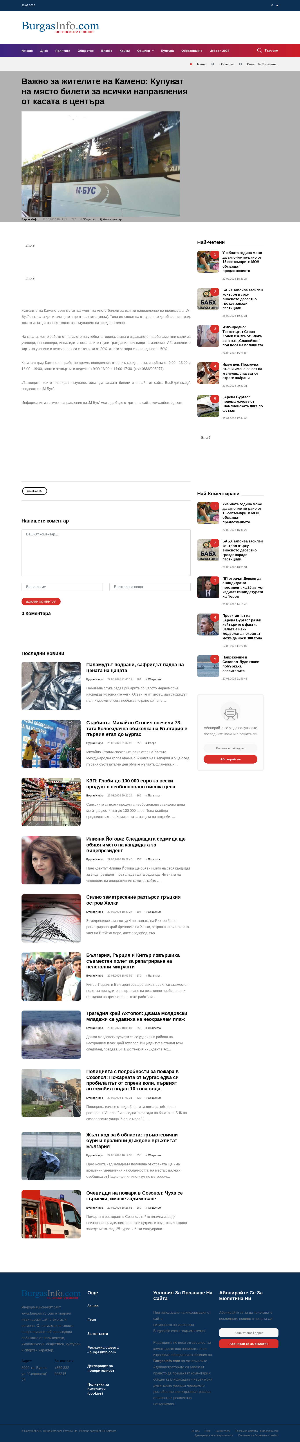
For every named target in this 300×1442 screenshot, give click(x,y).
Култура (167, 50)
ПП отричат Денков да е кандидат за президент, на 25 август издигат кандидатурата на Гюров (243, 587)
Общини (144, 50)
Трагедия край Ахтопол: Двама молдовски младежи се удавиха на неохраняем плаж (136, 1016)
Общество (86, 50)
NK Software (108, 1431)
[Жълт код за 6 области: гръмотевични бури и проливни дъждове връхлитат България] (51, 1156)
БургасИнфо (30, 219)
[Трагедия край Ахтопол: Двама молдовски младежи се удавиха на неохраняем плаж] (51, 1035)
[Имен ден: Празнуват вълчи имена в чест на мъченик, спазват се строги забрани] (208, 373)
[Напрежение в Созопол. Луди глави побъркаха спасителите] (208, 666)
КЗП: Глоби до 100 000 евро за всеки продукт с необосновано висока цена (130, 783)
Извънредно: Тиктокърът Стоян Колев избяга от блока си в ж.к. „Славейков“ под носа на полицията (242, 336)
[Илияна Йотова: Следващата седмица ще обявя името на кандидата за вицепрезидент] (51, 860)
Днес (44, 50)
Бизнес (106, 50)
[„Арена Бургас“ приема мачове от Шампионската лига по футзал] (208, 406)
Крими (125, 50)
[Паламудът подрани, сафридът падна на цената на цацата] (51, 686)
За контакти (97, 1334)
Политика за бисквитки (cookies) (98, 1389)
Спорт (152, 743)
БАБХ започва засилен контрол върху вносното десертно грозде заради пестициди (242, 299)
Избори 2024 (219, 50)
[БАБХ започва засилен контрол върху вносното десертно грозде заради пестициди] (208, 299)
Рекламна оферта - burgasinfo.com (256, 1431)
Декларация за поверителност (214, 1435)
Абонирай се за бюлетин (249, 1343)
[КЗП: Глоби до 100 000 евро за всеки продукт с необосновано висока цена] (51, 802)
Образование (191, 50)
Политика (62, 50)
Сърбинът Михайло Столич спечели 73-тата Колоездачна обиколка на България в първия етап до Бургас (137, 728)
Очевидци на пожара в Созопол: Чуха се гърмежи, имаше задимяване (134, 1195)
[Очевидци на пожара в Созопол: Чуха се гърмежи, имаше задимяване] (51, 1214)
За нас (93, 1306)
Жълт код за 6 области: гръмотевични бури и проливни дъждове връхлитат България (132, 1140)
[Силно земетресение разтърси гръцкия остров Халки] (51, 918)
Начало (27, 50)
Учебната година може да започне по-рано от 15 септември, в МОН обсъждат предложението (242, 262)
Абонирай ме (230, 759)
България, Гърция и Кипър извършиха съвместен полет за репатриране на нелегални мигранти (133, 961)
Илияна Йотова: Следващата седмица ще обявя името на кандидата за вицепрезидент (136, 844)
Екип (91, 1320)
